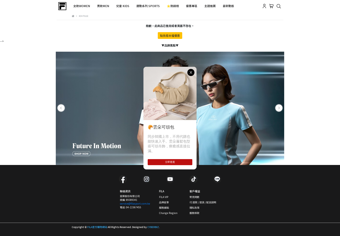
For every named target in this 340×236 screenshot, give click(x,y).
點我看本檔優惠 (170, 35)
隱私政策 (194, 207)
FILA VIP (163, 197)
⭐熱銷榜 (173, 6)
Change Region (168, 213)
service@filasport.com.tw (135, 203)
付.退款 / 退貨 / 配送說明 (202, 202)
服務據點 (164, 207)
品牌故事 (164, 202)
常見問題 (194, 197)
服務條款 (194, 213)
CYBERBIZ (153, 227)
